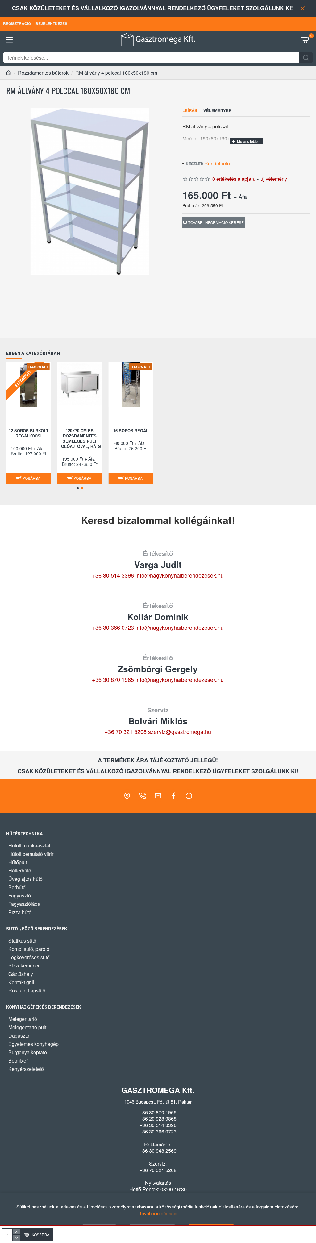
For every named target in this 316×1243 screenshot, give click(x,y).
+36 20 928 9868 (158, 1118)
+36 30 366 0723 (113, 627)
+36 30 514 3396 (113, 575)
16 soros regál (130, 430)
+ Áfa (240, 197)
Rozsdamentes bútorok (43, 72)
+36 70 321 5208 (126, 731)
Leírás (189, 110)
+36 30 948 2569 (158, 1151)
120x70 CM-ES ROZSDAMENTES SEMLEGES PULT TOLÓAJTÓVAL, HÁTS (80, 438)
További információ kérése (216, 222)
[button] (78, 488)
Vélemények (217, 110)
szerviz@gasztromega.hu (179, 731)
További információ (158, 1213)
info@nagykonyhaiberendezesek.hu (179, 575)
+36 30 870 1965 (113, 679)
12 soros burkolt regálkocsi (28, 433)
